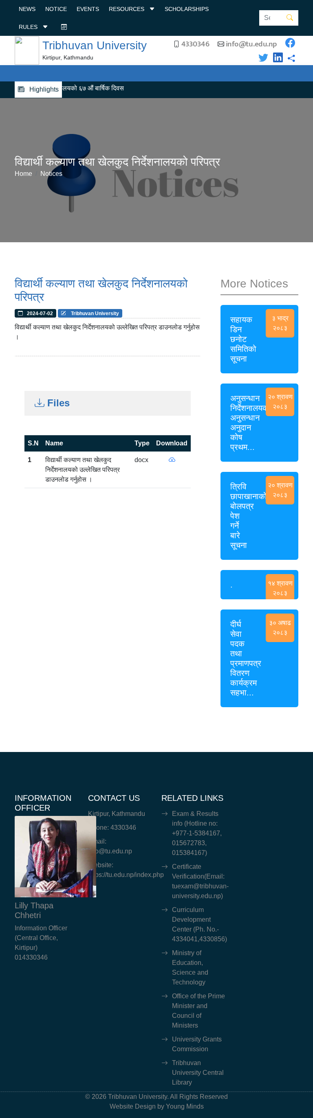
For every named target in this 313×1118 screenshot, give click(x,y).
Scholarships (187, 9)
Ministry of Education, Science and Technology (190, 967)
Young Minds (185, 1106)
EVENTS (88, 9)
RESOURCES (127, 9)
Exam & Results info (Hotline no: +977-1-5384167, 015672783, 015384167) (197, 833)
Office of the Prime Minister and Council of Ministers (198, 1011)
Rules (29, 27)
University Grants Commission (197, 1044)
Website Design (133, 1106)
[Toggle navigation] (41, 73)
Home (23, 173)
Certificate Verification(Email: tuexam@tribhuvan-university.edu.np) (198, 881)
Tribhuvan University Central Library (198, 1072)
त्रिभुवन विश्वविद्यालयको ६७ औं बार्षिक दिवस (63, 88)
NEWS (27, 9)
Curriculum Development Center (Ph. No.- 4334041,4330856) (198, 924)
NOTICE (56, 9)
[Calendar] (64, 27)
